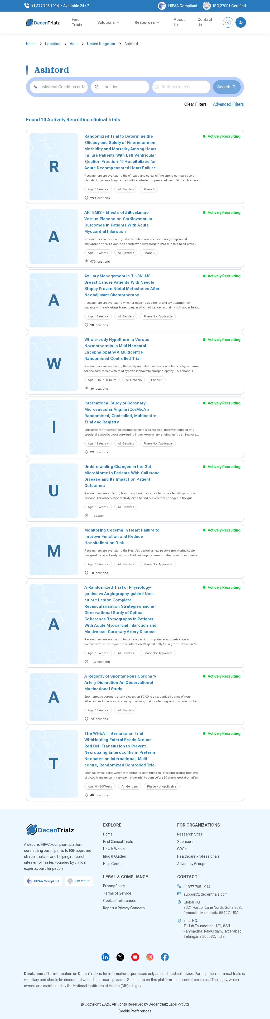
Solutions (106, 22)
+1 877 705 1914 (196, 887)
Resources (145, 22)
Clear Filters (195, 104)
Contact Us (204, 22)
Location (52, 44)
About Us (179, 22)
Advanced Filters (228, 104)
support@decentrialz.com (206, 894)
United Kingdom (101, 44)
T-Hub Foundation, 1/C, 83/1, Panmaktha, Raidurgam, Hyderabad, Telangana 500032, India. (213, 931)
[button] (181, 87)
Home (31, 44)
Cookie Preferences (135, 1011)
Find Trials (77, 22)
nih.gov (135, 986)
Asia (74, 44)
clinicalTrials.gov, (214, 980)
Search (223, 86)
